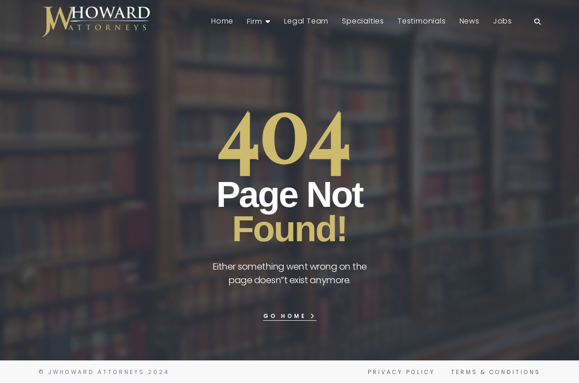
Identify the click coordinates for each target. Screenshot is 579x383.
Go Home (286, 316)
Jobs (502, 21)
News (469, 21)
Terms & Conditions (496, 372)
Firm (254, 21)
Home (222, 21)
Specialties (363, 21)
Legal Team (306, 21)
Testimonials (422, 21)
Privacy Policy (401, 372)
